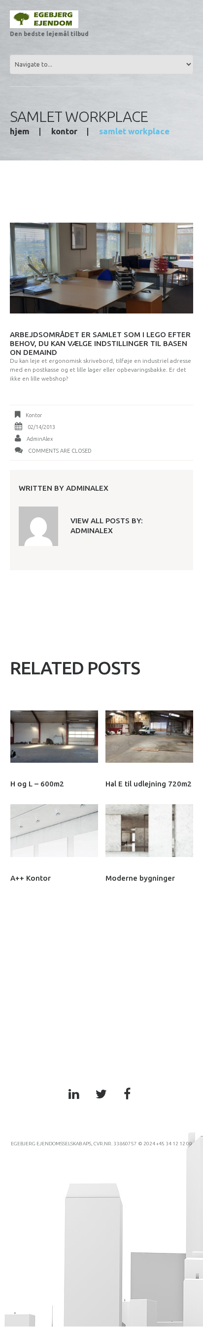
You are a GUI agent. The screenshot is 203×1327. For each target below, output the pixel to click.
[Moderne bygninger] (149, 830)
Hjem (20, 131)
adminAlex (40, 439)
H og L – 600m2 (37, 784)
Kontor (64, 131)
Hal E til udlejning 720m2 (148, 784)
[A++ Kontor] (54, 830)
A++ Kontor (30, 878)
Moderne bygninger (140, 878)
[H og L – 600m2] (54, 736)
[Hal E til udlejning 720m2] (149, 736)
